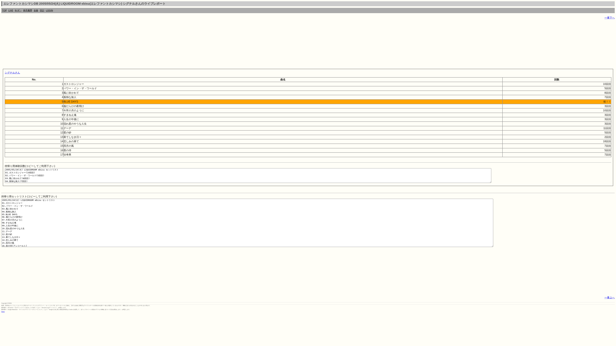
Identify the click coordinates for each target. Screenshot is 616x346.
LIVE (10, 10)
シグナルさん (12, 72)
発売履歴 (27, 10)
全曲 (36, 10)
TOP (4, 10)
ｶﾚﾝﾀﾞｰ (18, 10)
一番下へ (609, 17)
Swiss (3, 311)
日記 (42, 10)
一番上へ (609, 297)
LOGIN (49, 10)
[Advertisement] (97, 44)
